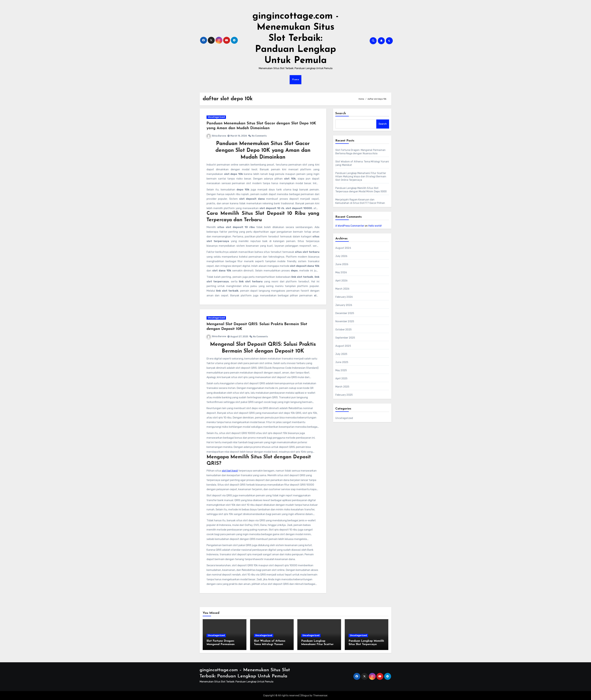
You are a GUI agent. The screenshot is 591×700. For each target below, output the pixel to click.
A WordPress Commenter (349, 225)
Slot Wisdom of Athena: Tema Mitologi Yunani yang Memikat (269, 644)
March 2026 (342, 288)
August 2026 (343, 247)
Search (340, 113)
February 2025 (344, 394)
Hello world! (375, 225)
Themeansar (320, 695)
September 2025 (345, 337)
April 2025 (341, 378)
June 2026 (341, 264)
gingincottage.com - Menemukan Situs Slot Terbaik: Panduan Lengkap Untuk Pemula (295, 38)
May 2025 (341, 370)
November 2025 (344, 321)
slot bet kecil (230, 470)
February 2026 (344, 296)
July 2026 (341, 256)
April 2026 (341, 280)
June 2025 (341, 362)
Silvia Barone (219, 136)
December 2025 (344, 313)
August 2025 (343, 345)
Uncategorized (216, 117)
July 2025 (341, 354)
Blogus (305, 695)
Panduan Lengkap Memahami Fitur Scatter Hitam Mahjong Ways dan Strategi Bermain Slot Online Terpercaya (360, 176)
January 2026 (343, 305)
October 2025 (343, 329)
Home (295, 79)
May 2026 (341, 272)
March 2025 (342, 386)
